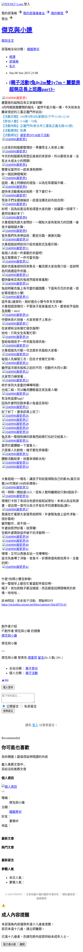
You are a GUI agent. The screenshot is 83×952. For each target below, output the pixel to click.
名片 (12, 66)
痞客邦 (32, 657)
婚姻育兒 (33, 49)
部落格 (14, 61)
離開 (22, 944)
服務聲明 (41, 898)
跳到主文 (8, 40)
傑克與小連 (17, 29)
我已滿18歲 (9, 944)
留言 (41, 657)
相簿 (12, 57)
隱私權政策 (68, 894)
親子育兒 (31, 668)
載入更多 (8, 687)
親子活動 (31, 673)
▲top (5, 679)
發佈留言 (8, 711)
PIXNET (18, 894)
